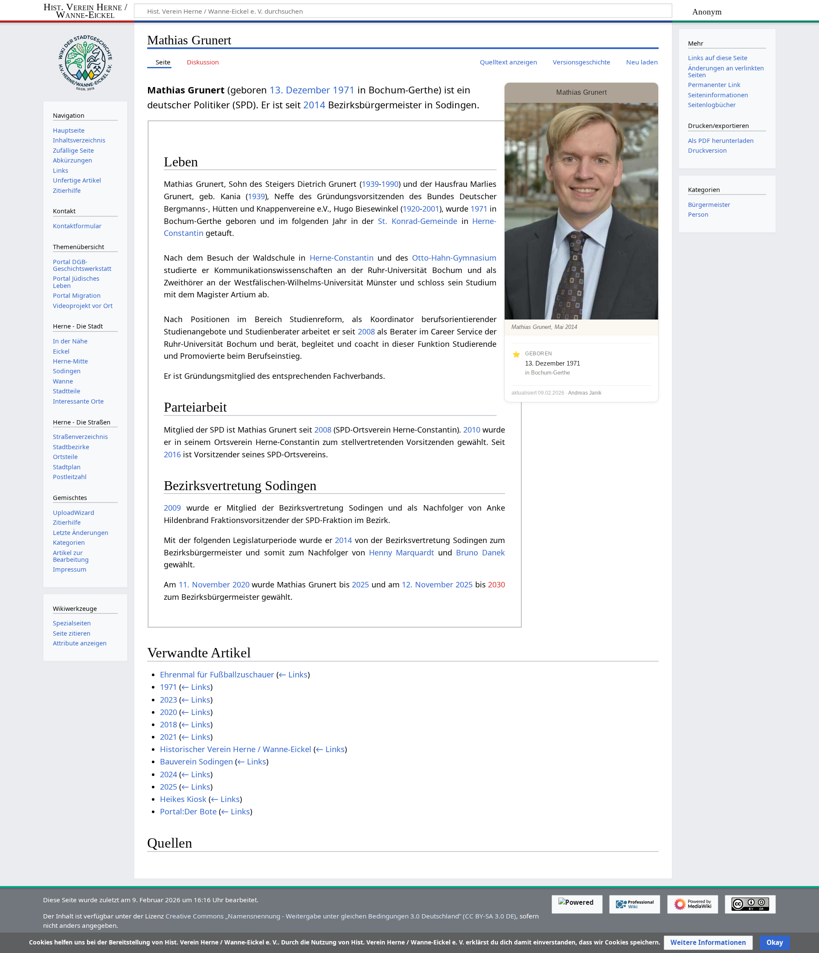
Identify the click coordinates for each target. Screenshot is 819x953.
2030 (496, 584)
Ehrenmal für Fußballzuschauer (217, 674)
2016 (172, 454)
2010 (471, 429)
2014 (314, 105)
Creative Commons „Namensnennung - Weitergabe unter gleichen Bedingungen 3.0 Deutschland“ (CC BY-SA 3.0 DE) (341, 916)
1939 (370, 184)
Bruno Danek (480, 552)
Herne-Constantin (342, 258)
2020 (241, 584)
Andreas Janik (584, 393)
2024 (168, 774)
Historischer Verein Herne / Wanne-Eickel (235, 749)
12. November (427, 584)
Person (698, 214)
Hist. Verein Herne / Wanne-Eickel (85, 11)
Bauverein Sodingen (196, 761)
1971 (344, 90)
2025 (360, 584)
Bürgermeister (709, 204)
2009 (172, 508)
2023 (168, 699)
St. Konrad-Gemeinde (417, 221)
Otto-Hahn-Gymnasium (454, 258)
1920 (411, 208)
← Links (293, 674)
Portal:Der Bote (188, 811)
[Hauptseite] (85, 61)
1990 (389, 184)
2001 (430, 208)
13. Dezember (300, 90)
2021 (168, 737)
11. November (204, 584)
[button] (708, 943)
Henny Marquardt (401, 552)
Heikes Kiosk (183, 799)
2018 (168, 724)
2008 (366, 331)
